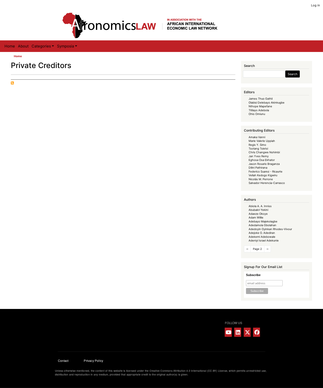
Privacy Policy (93, 360)
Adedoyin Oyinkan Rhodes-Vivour (270, 229)
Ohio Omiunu (257, 114)
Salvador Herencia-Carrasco (267, 183)
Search (292, 74)
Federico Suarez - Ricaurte (265, 171)
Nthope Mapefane (260, 106)
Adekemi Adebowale (262, 236)
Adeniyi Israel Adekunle (264, 240)
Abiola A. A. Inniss (260, 206)
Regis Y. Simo (257, 145)
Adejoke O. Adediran (262, 233)
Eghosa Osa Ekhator (262, 160)
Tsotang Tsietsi (258, 148)
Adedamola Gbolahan (262, 225)
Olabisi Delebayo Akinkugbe (266, 102)
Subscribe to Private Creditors (12, 82)
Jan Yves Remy (259, 156)
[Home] (144, 25)
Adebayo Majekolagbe (263, 221)
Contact (63, 360)
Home (9, 46)
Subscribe (253, 275)
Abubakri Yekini (258, 210)
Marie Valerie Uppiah (262, 141)
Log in (315, 5)
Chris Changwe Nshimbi (264, 152)
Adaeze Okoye (258, 213)
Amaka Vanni (257, 137)
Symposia (65, 46)
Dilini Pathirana (258, 167)
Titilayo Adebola (259, 110)
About (23, 46)
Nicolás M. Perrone (261, 179)
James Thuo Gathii (261, 98)
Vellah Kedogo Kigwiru (263, 175)
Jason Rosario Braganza (264, 164)
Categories (41, 46)
